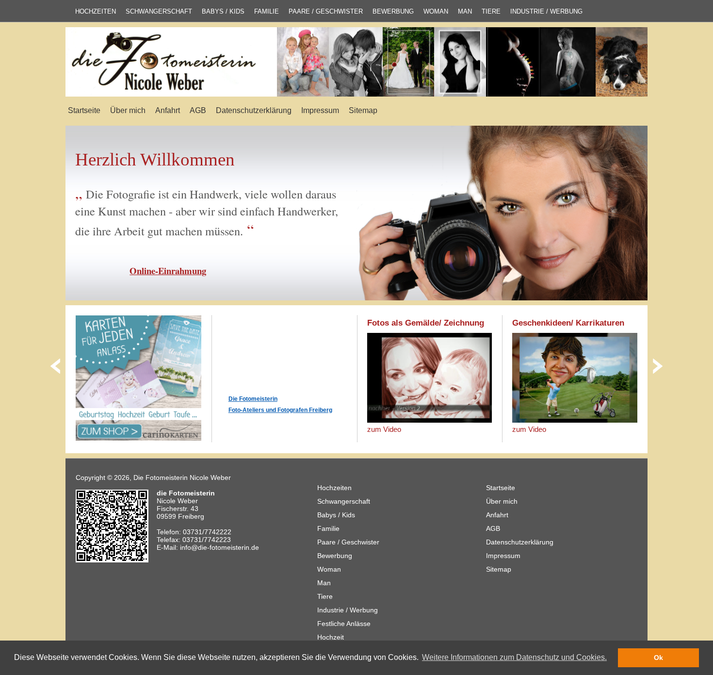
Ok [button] (658, 657)
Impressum (320, 110)
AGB (198, 110)
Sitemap (363, 110)
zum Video (384, 429)
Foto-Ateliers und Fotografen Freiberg (280, 410)
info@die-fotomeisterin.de (219, 547)
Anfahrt (167, 110)
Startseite (84, 110)
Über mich (128, 110)
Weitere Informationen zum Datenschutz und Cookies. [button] (514, 657)
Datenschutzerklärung (254, 110)
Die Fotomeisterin (252, 398)
